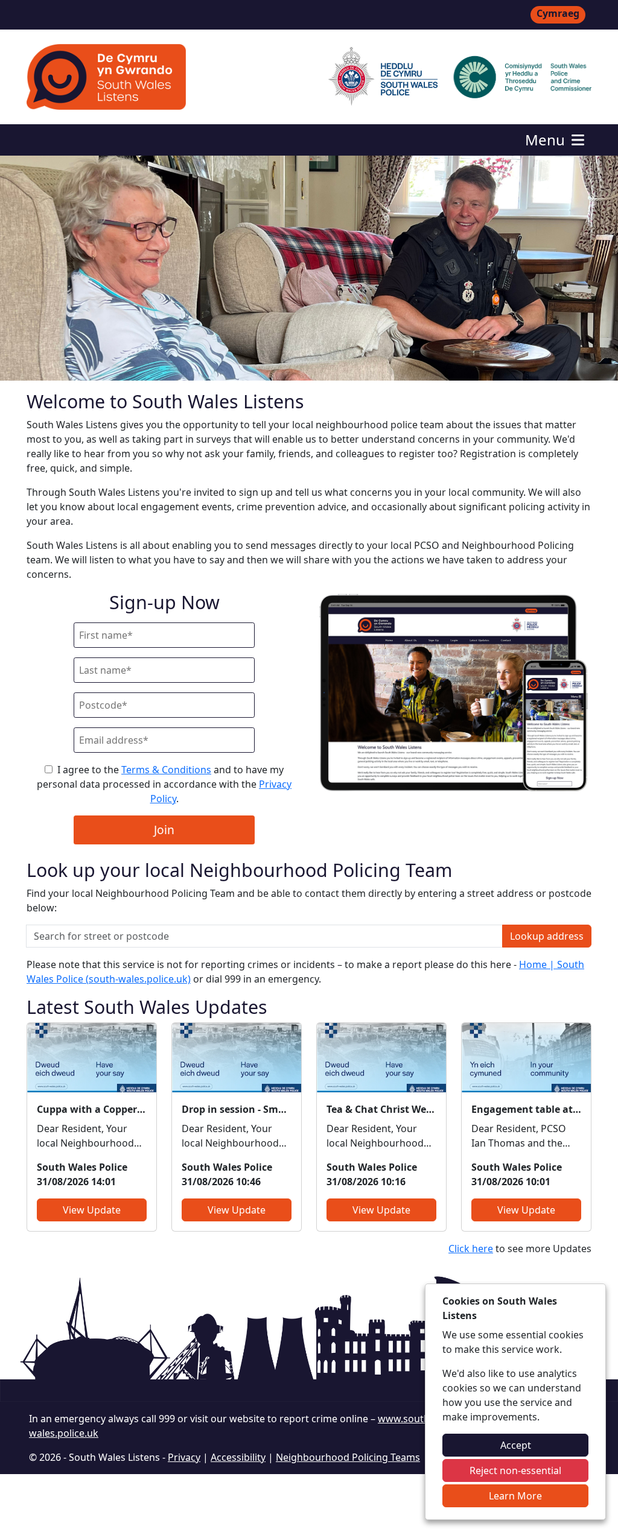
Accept (515, 1445)
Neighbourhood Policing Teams (348, 1457)
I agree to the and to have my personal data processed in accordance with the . (164, 784)
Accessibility (238, 1457)
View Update (92, 1210)
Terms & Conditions (166, 769)
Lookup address (547, 936)
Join (164, 829)
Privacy (184, 1457)
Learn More (515, 1495)
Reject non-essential (515, 1470)
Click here (470, 1248)
